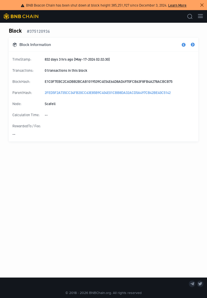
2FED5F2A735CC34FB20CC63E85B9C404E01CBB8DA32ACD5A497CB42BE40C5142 (108, 92)
